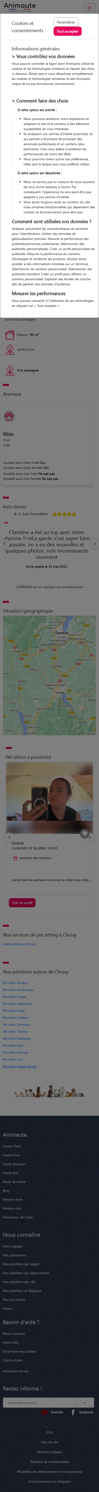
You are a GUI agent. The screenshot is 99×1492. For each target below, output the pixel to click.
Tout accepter (68, 31)
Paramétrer (66, 21)
